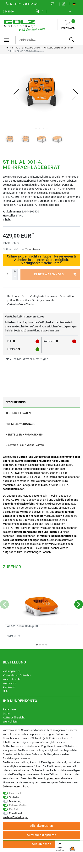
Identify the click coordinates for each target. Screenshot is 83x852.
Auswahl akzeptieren (41, 835)
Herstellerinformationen (24, 434)
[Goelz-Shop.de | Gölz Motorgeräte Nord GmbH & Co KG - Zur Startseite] (24, 24)
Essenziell (15, 793)
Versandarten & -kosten (17, 675)
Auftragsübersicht (14, 717)
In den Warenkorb (49, 274)
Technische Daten (18, 412)
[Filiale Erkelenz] (19, 349)
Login (6, 713)
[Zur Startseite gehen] (7, 48)
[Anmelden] (54, 4)
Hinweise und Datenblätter (25, 445)
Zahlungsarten (11, 671)
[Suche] (71, 39)
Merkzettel (42, 11)
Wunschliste (10, 721)
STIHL (15, 48)
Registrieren (10, 709)
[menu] (6, 40)
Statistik (14, 797)
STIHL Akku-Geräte (31, 48)
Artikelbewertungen (20, 423)
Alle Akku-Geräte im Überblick (58, 48)
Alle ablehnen (41, 844)
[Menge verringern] (15, 277)
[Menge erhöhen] (15, 271)
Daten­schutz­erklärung (16, 786)
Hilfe (5, 691)
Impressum (51, 778)
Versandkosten (32, 249)
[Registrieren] (64, 4)
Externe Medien (18, 805)
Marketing (15, 801)
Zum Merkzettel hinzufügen (28, 359)
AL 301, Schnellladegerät (22, 626)
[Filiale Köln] (14, 341)
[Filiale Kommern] (57, 341)
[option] (72, 848)
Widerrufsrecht (12, 679)
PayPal (13, 809)
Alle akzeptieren (41, 825)
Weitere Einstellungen (15, 817)
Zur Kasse (9, 687)
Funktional (15, 813)
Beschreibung (16, 402)
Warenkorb (68, 25)
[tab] (41, 402)
